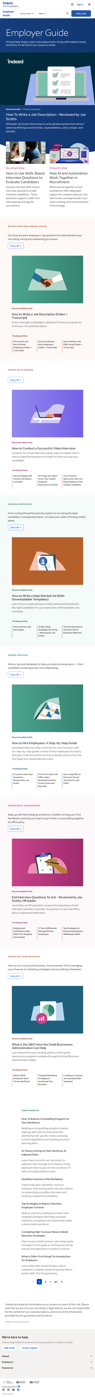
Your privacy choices (9, 1386)
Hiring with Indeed (58, 168)
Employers (7, 1361)
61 (55, 1281)
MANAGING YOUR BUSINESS (24, 956)
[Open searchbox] (67, 13)
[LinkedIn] (8, 1391)
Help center (9, 1347)
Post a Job (81, 13)
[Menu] (89, 4)
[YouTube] (13, 1391)
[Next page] (61, 1281)
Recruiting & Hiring (15, 168)
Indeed (5, 1356)
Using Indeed (25, 13)
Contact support (29, 1347)
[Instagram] (18, 1391)
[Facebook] (3, 1391)
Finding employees (32, 109)
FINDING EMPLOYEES (20, 504)
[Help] (72, 4)
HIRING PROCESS (18, 655)
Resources (7, 1367)
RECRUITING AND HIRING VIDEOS (27, 226)
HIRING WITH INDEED (20, 369)
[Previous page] (33, 1281)
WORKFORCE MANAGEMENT (24, 805)
